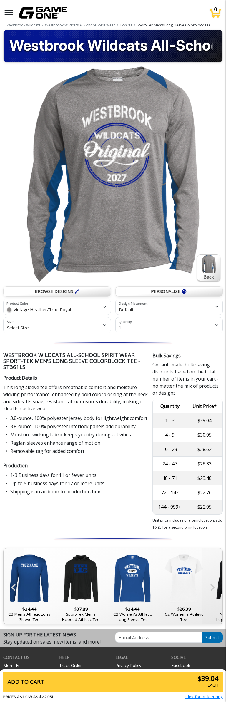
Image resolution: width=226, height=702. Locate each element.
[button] (8, 12)
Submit (212, 637)
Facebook (180, 665)
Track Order (70, 665)
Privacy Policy (128, 665)
